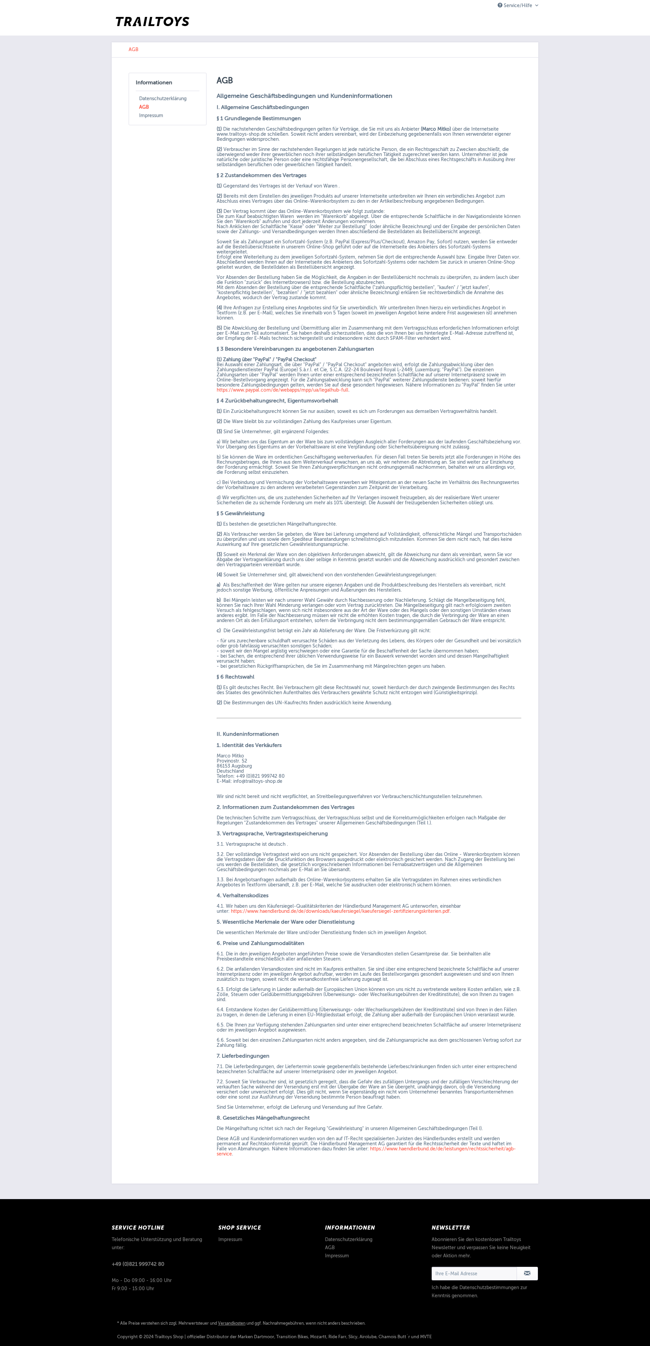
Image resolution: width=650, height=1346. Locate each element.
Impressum (151, 115)
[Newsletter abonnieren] (527, 1273)
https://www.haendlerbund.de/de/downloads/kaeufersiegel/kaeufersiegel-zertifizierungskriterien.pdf (340, 911)
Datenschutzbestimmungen (489, 1287)
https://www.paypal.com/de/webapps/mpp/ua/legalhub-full (282, 390)
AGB (144, 107)
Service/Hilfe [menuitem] (518, 5)
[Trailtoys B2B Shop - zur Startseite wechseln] (152, 23)
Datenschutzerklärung (163, 98)
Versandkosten (231, 1323)
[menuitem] (133, 49)
